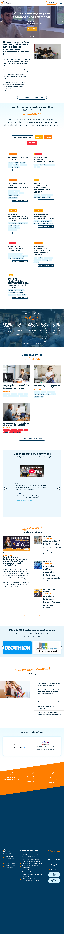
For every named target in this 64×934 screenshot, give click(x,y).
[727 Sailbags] (37, 647)
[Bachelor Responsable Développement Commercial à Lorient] (45, 255)
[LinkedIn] (56, 859)
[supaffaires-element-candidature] (11, 773)
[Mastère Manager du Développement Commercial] (20, 879)
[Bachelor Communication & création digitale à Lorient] (19, 223)
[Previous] (5, 488)
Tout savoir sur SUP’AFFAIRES (32, 779)
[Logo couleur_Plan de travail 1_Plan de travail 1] (6, 3)
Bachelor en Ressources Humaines (33, 872)
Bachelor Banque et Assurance (32, 863)
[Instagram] (52, 859)
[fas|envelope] (4, 866)
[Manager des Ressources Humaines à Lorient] (45, 163)
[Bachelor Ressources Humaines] (20, 872)
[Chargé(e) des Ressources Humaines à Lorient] (45, 223)
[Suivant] (58, 488)
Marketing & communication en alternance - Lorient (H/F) (47, 386)
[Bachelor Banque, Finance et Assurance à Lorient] (19, 191)
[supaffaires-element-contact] (52, 773)
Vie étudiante (47, 536)
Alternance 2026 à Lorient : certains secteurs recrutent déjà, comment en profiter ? (52, 547)
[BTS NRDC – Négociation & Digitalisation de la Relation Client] (20, 860)
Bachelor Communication (30, 870)
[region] (32, 22)
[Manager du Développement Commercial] (19, 255)
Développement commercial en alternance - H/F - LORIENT (16, 424)
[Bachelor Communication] (20, 869)
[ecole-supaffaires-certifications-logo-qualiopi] (45, 743)
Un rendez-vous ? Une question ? (52, 780)
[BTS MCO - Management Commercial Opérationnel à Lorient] (45, 191)
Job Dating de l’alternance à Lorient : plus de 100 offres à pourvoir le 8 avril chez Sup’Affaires (15, 561)
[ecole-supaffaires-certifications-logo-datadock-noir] (19, 746)
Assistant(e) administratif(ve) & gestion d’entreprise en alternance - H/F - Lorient (16, 387)
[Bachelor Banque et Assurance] (20, 863)
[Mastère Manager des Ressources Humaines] (20, 875)
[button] (61, 3)
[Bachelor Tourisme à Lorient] (19, 163)
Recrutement (7, 553)
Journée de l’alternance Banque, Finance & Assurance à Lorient (52, 602)
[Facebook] (49, 859)
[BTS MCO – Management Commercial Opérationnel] (20, 856)
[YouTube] (59, 859)
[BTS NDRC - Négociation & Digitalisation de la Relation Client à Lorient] (19, 288)
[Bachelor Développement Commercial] (20, 866)
